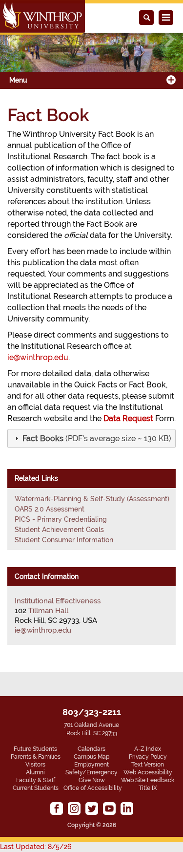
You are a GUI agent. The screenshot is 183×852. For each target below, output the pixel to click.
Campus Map (91, 756)
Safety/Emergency (91, 772)
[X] (91, 808)
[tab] (91, 438)
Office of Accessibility (92, 788)
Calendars (91, 749)
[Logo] (42, 17)
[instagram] (74, 808)
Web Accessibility (147, 772)
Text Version (147, 764)
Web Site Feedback (147, 780)
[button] (95, 439)
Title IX (148, 788)
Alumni (35, 772)
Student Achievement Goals (59, 529)
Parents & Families (36, 756)
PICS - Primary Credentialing (61, 519)
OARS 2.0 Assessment (49, 509)
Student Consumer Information (64, 540)
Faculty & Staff (35, 780)
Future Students (35, 749)
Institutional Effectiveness (58, 600)
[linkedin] (127, 808)
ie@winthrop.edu (37, 357)
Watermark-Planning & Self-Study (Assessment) (92, 499)
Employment (91, 764)
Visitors (35, 764)
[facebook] (56, 808)
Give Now (92, 780)
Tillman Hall (48, 610)
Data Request (128, 418)
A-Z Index (147, 749)
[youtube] (109, 808)
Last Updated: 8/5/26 (35, 847)
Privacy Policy (148, 756)
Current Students (36, 788)
